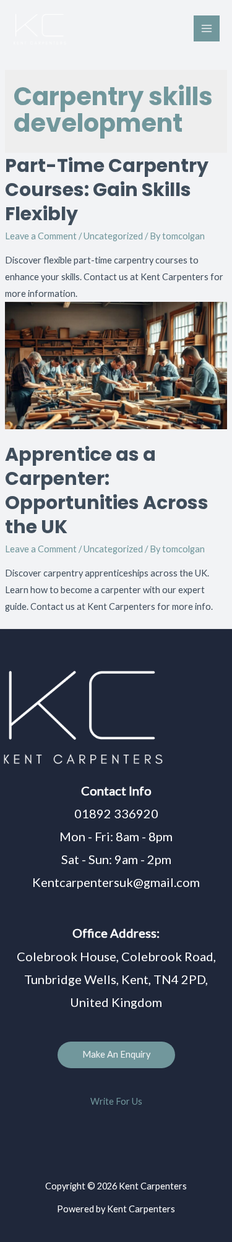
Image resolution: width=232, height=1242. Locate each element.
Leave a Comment (41, 236)
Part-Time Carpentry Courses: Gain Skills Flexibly (106, 189)
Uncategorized (113, 236)
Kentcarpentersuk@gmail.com (116, 882)
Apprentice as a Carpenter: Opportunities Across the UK (106, 490)
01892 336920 (116, 813)
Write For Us (116, 1101)
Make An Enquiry (116, 1054)
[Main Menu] (207, 28)
